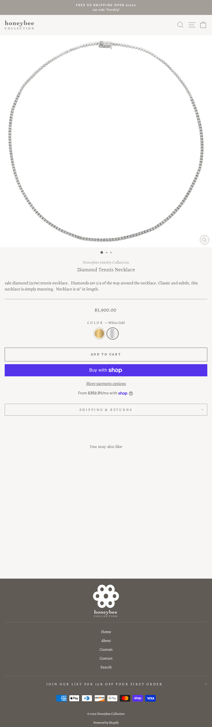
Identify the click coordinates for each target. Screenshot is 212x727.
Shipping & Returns (106, 409)
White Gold (112, 333)
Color (106, 322)
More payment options (106, 383)
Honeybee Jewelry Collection (106, 262)
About (106, 640)
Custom (106, 649)
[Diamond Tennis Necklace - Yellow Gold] (40, 560)
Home (106, 631)
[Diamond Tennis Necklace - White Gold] (47, 560)
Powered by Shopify (106, 722)
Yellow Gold (99, 333)
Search (106, 667)
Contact (106, 658)
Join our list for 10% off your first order (104, 684)
